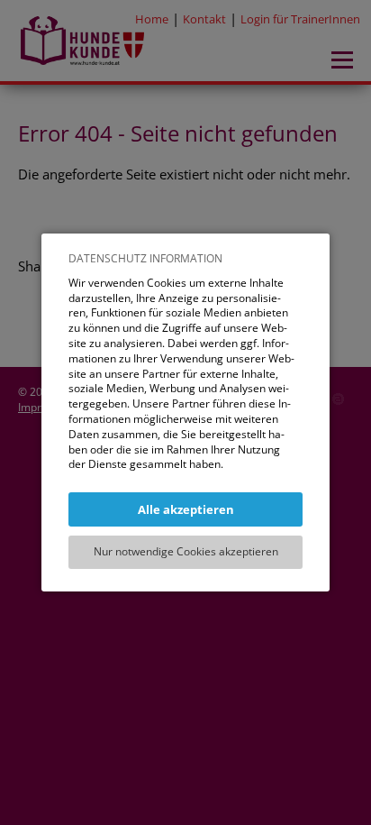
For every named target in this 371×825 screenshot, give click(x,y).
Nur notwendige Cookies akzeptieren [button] (186, 551)
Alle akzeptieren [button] (186, 509)
